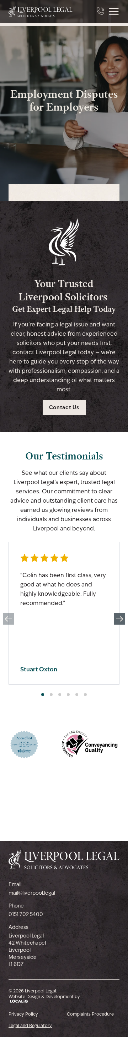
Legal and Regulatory (30, 1025)
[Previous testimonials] (8, 619)
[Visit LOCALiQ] (44, 1001)
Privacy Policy (23, 1014)
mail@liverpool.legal (32, 893)
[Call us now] (101, 11)
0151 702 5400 (26, 914)
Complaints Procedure (90, 1014)
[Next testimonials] (119, 619)
